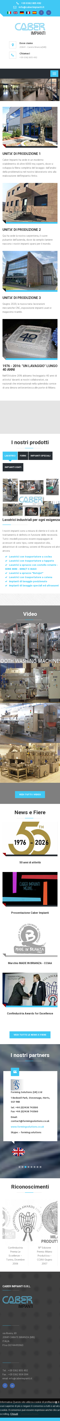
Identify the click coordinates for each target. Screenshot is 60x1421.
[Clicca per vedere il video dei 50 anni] (30, 839)
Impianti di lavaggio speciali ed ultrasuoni (34, 586)
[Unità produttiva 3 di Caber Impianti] (30, 271)
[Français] (28, 13)
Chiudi (14, 1414)
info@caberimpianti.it (31, 7)
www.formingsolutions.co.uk (27, 1127)
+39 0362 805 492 (31, 3)
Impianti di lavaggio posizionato (28, 582)
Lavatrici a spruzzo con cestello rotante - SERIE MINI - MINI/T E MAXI (31, 567)
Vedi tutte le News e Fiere (30, 1035)
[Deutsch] (22, 13)
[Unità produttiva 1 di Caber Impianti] (30, 127)
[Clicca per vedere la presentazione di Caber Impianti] (30, 889)
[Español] (34, 13)
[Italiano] (9, 13)
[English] (16, 13)
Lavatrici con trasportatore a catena (30, 577)
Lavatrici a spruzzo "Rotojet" (26, 573)
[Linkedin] (48, 12)
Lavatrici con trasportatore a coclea (30, 557)
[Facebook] (41, 12)
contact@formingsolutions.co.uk (30, 1121)
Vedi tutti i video (30, 795)
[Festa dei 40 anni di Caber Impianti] (30, 339)
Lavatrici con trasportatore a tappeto (31, 561)
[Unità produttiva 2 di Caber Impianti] (30, 203)
